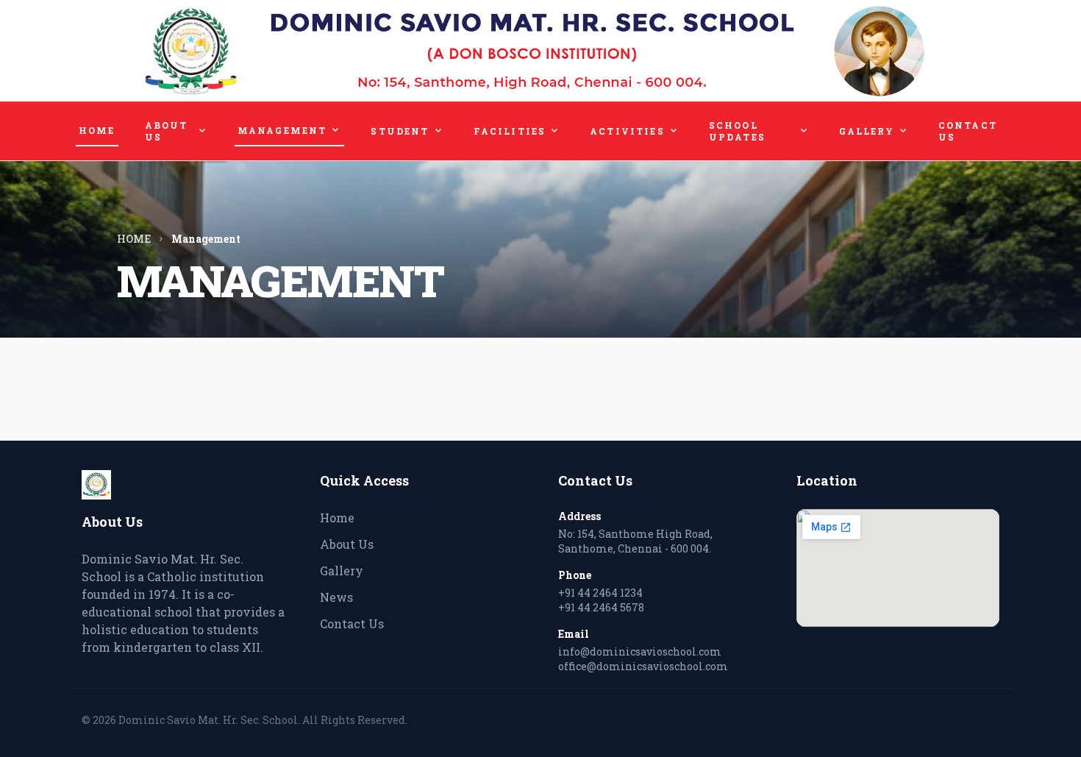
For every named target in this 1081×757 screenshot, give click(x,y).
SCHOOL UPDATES (759, 131)
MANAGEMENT (290, 130)
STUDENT (407, 131)
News (336, 597)
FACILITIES (517, 131)
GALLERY (874, 131)
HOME (97, 130)
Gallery (341, 570)
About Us (347, 544)
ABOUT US (176, 131)
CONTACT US (967, 131)
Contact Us (352, 623)
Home (337, 517)
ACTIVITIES (634, 131)
